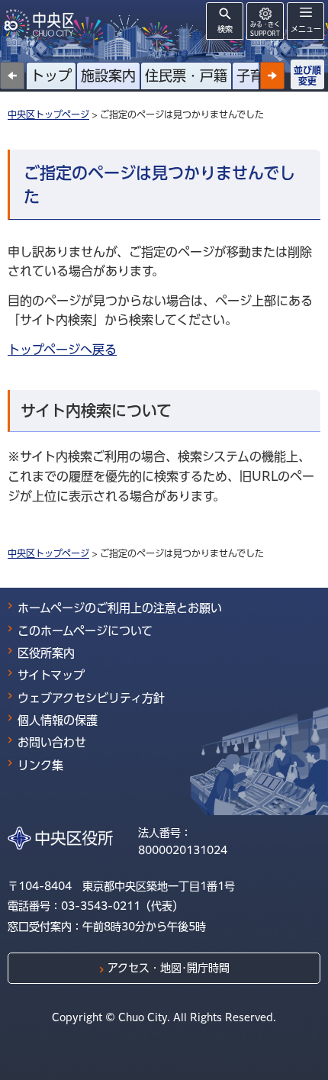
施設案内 (108, 75)
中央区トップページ (48, 114)
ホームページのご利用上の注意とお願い (120, 608)
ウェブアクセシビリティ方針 (91, 698)
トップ (51, 75)
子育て (257, 75)
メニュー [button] (306, 29)
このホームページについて (85, 631)
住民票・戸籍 (186, 75)
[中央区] (42, 23)
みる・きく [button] (265, 28)
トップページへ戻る (62, 349)
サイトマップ (51, 675)
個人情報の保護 (58, 720)
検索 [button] (225, 29)
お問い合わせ (52, 742)
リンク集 (40, 765)
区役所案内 (46, 653)
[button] (272, 75)
